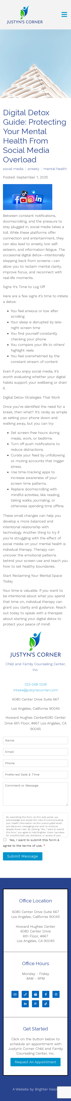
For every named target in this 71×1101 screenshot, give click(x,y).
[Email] (15, 994)
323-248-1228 (35, 684)
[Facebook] (45, 994)
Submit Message (22, 856)
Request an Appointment (35, 1062)
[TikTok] (45, 1003)
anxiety (33, 169)
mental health (55, 169)
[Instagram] (56, 994)
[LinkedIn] (25, 1003)
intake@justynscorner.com (35, 690)
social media (13, 169)
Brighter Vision (46, 1089)
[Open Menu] (64, 14)
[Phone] (25, 994)
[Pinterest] (35, 1003)
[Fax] (35, 994)
